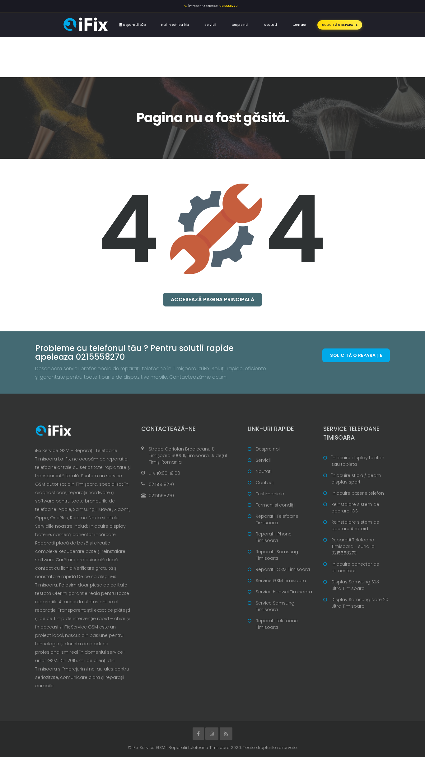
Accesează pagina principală (213, 299)
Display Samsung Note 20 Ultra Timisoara (359, 602)
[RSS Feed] (226, 733)
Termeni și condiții (275, 505)
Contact (299, 24)
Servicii (210, 24)
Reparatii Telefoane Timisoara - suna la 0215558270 (353, 546)
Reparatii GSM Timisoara (283, 569)
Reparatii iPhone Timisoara (274, 537)
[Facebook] (198, 733)
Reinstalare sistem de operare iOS (355, 507)
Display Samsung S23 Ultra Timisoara (355, 585)
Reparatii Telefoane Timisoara (277, 519)
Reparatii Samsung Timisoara (277, 555)
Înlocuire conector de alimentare (355, 567)
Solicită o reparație (339, 25)
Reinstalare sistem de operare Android (355, 525)
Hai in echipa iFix (175, 24)
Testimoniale (270, 494)
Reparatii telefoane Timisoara (277, 624)
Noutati (270, 24)
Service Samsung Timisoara (275, 606)
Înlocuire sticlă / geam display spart (356, 478)
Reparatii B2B (134, 24)
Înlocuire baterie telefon (357, 493)
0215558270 (161, 484)
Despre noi (240, 24)
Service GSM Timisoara (281, 580)
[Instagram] (211, 733)
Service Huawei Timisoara (284, 592)
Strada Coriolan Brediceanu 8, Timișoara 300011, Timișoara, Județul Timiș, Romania (188, 455)
